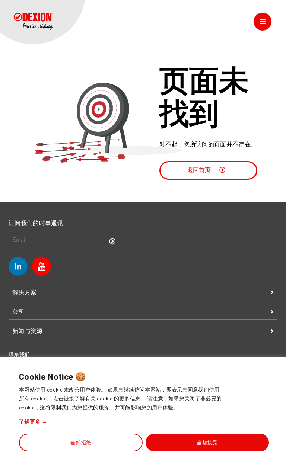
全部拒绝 (80, 442)
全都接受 (207, 442)
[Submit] (112, 241)
